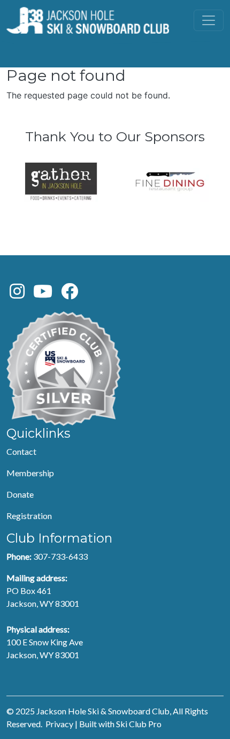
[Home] (87, 20)
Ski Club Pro (139, 724)
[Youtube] (42, 294)
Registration (29, 516)
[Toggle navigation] (209, 20)
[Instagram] (17, 294)
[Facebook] (69, 294)
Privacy (59, 724)
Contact (21, 451)
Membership (30, 473)
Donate (20, 494)
